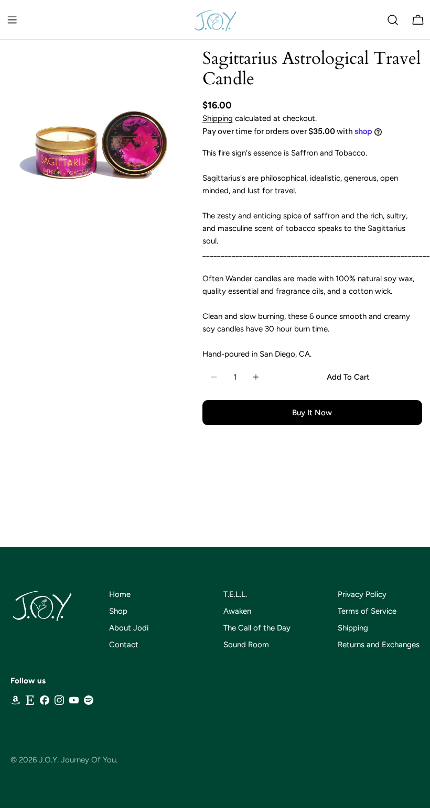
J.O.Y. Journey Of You (77, 760)
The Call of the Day (257, 628)
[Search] (392, 19)
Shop (118, 611)
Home (120, 594)
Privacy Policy (362, 594)
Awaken (237, 611)
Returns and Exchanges (379, 644)
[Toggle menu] (12, 19)
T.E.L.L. (235, 594)
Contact (123, 644)
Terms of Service (367, 611)
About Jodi (128, 628)
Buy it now (312, 412)
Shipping (217, 118)
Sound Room (246, 644)
